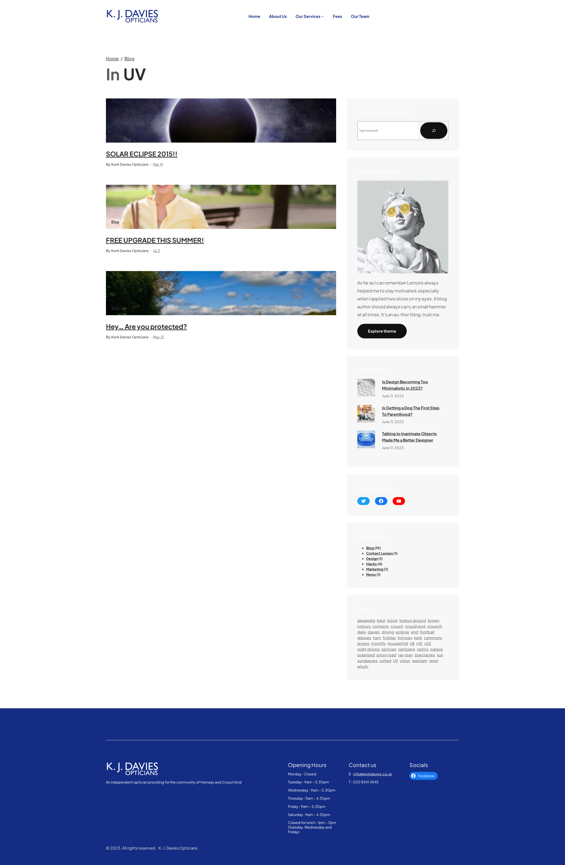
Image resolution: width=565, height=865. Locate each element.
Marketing (374, 569)
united (385, 660)
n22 (427, 643)
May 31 (158, 337)
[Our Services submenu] (323, 16)
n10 (419, 643)
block (392, 620)
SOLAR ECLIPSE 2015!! (141, 154)
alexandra (366, 620)
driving (388, 631)
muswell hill (398, 643)
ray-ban (405, 654)
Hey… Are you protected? (146, 326)
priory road (386, 654)
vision (405, 660)
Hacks (371, 564)
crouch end (415, 626)
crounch (434, 626)
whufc (362, 666)
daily (361, 631)
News (371, 574)
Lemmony (433, 637)
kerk (418, 637)
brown (433, 620)
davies (374, 631)
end (414, 631)
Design (372, 558)
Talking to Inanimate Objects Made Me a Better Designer (409, 437)
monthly (378, 643)
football (427, 631)
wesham (420, 660)
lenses (363, 643)
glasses (364, 637)
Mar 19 (158, 164)
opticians (406, 649)
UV (395, 660)
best (381, 620)
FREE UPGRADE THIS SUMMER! (155, 240)
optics (423, 649)
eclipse (402, 631)
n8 (412, 643)
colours (364, 626)
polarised (366, 654)
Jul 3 (156, 250)
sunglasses (367, 660)
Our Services (308, 16)
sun (440, 654)
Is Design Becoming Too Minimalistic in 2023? (405, 385)
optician (388, 649)
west (433, 660)
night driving (368, 649)
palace (436, 649)
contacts (381, 626)
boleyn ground (412, 620)
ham (377, 637)
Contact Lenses (379, 553)
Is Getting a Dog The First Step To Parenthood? (410, 411)
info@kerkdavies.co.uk (372, 774)
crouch (397, 626)
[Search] (433, 130)
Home (112, 58)
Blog (129, 58)
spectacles (424, 654)
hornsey (405, 637)
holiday (389, 637)
